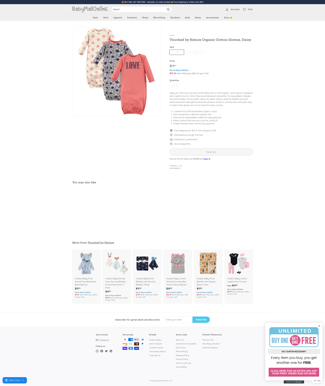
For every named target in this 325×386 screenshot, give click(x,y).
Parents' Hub (208, 340)
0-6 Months (177, 52)
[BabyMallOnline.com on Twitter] (106, 351)
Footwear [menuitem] (132, 17)
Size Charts (181, 347)
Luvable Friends (156, 347)
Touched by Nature (101, 242)
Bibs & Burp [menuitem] (159, 17)
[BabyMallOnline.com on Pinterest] (111, 351)
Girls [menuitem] (105, 17)
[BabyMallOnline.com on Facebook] (101, 351)
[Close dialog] (319, 326)
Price (172, 60)
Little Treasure (155, 343)
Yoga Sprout (154, 355)
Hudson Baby (155, 340)
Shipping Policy (182, 355)
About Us (180, 340)
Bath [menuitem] (187, 17)
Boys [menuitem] (95, 17)
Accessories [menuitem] (212, 17)
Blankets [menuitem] (175, 17)
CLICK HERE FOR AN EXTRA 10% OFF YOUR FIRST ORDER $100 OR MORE (294, 372)
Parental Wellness (210, 347)
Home (172, 35)
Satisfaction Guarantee (186, 343)
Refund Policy (182, 351)
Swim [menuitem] (198, 17)
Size (172, 47)
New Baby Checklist (211, 343)
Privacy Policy (182, 359)
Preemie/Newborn (195, 52)
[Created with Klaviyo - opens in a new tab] (294, 381)
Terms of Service (183, 363)
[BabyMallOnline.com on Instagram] (97, 351)
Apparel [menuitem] (117, 17)
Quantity (174, 80)
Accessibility (181, 367)
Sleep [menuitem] (145, 17)
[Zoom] (116, 71)
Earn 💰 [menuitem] (228, 17)
